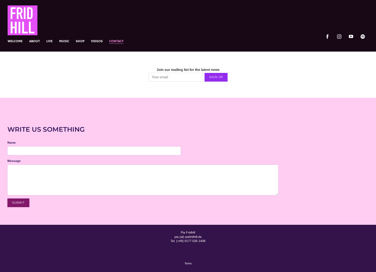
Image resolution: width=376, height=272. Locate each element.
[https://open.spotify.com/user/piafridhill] (363, 36)
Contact (116, 41)
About (34, 41)
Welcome (15, 41)
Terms (188, 263)
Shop (80, 41)
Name (11, 142)
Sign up (216, 77)
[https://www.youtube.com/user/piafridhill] (351, 36)
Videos (97, 41)
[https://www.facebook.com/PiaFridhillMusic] (327, 36)
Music (64, 41)
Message (14, 161)
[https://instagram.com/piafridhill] (339, 36)
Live (49, 41)
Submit (18, 202)
